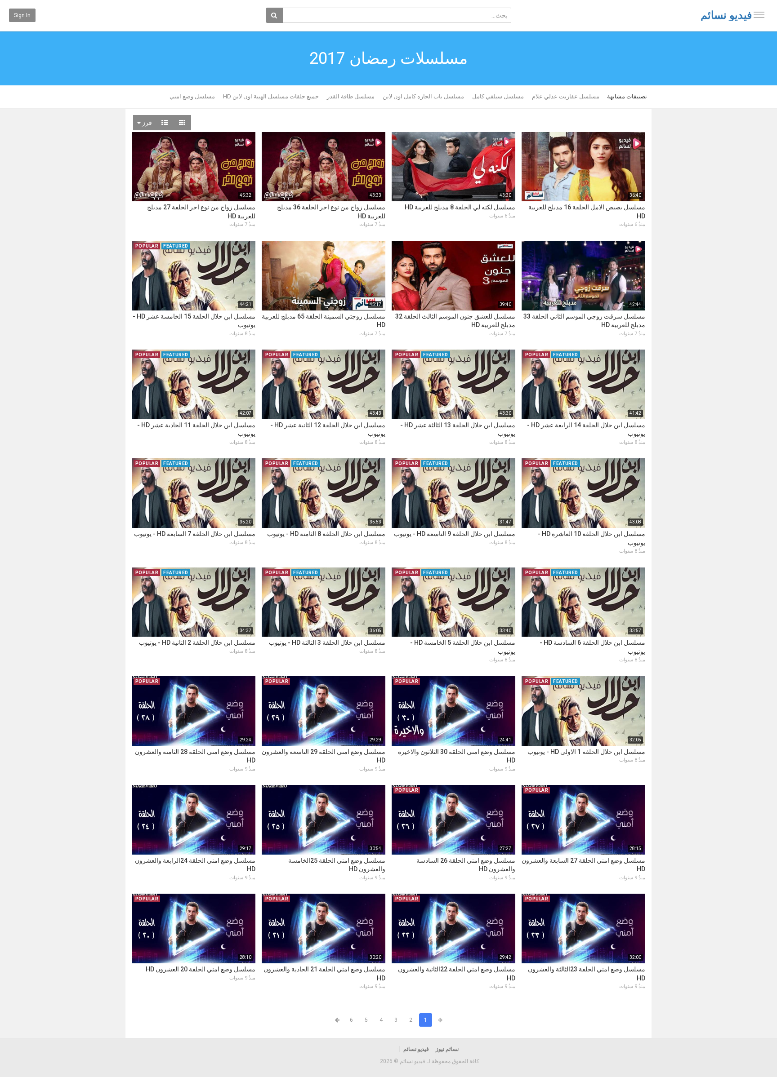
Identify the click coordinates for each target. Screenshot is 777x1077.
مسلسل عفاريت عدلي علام (565, 96)
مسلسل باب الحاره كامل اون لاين (423, 96)
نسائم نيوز (447, 1049)
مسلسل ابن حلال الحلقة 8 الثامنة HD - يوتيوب (326, 533)
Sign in (22, 15)
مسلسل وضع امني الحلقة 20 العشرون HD (200, 969)
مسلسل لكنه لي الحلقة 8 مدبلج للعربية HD (460, 207)
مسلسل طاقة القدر (351, 96)
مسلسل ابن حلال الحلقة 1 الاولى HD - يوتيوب (586, 751)
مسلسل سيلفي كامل (498, 96)
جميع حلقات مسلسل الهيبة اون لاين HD (271, 96)
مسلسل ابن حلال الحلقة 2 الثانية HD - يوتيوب (197, 642)
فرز (146, 122)
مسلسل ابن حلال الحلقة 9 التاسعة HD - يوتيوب (454, 533)
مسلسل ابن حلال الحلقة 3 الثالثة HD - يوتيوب (327, 642)
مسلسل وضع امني (192, 96)
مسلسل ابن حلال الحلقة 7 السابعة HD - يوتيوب (194, 533)
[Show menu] (759, 15)
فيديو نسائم (726, 15)
